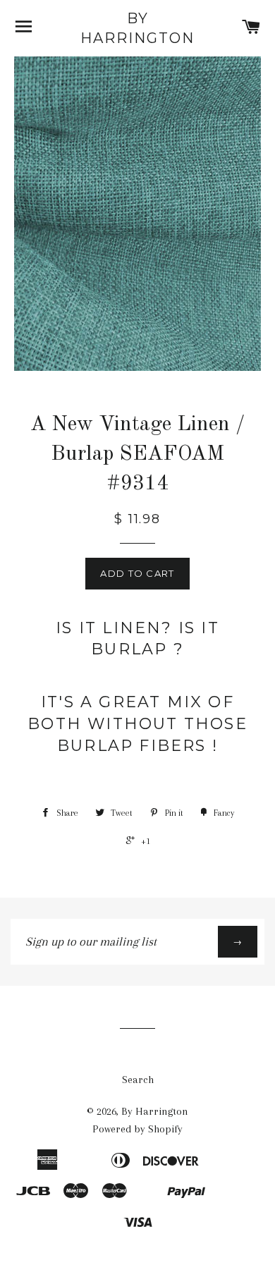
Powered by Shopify (137, 1129)
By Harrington (137, 28)
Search (138, 1079)
